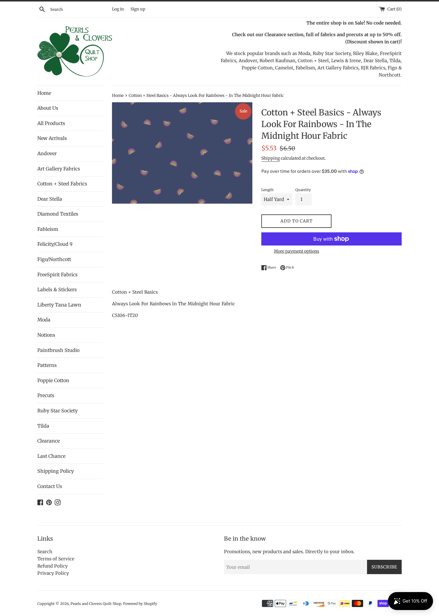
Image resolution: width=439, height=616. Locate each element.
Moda (43, 320)
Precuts (45, 395)
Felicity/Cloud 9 (55, 244)
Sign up (138, 9)
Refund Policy (52, 566)
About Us (47, 108)
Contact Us (49, 486)
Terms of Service (55, 559)
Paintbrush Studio (58, 350)
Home (44, 93)
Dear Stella (49, 199)
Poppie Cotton (53, 380)
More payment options (296, 251)
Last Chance (51, 456)
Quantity (303, 189)
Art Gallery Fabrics (58, 169)
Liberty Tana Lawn (59, 305)
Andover (47, 153)
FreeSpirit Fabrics (57, 274)
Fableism (47, 229)
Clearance (48, 441)
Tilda (43, 426)
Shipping (270, 158)
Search (44, 551)
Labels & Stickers (57, 289)
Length (267, 189)
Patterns (47, 365)
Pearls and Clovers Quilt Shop (95, 603)
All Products (51, 123)
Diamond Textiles (57, 214)
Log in (118, 9)
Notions (46, 335)
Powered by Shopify (140, 603)
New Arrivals (52, 138)
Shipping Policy (55, 471)
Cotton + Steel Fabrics (62, 184)
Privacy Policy (53, 573)
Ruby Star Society (57, 411)
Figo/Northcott (54, 259)
